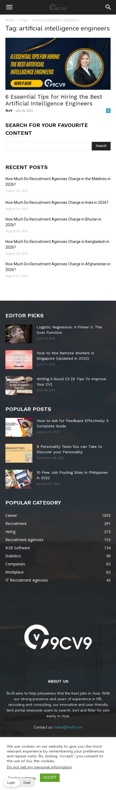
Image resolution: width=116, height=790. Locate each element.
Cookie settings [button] (22, 777)
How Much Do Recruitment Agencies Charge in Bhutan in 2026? (53, 222)
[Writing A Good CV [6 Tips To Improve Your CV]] (18, 385)
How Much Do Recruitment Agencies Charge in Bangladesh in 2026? (57, 244)
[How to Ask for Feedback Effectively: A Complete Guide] (18, 427)
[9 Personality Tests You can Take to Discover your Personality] (18, 453)
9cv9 (8, 110)
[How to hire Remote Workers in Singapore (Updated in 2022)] (18, 359)
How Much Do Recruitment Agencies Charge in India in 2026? (56, 202)
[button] (9, 7)
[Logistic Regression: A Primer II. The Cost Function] (18, 333)
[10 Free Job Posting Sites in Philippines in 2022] (18, 479)
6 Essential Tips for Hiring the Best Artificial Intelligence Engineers (53, 100)
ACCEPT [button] (49, 777)
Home (10, 20)
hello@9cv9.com (68, 727)
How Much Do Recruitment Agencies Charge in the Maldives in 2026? (58, 182)
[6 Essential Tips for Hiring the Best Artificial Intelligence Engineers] (58, 64)
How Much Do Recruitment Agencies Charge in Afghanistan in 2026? (57, 267)
